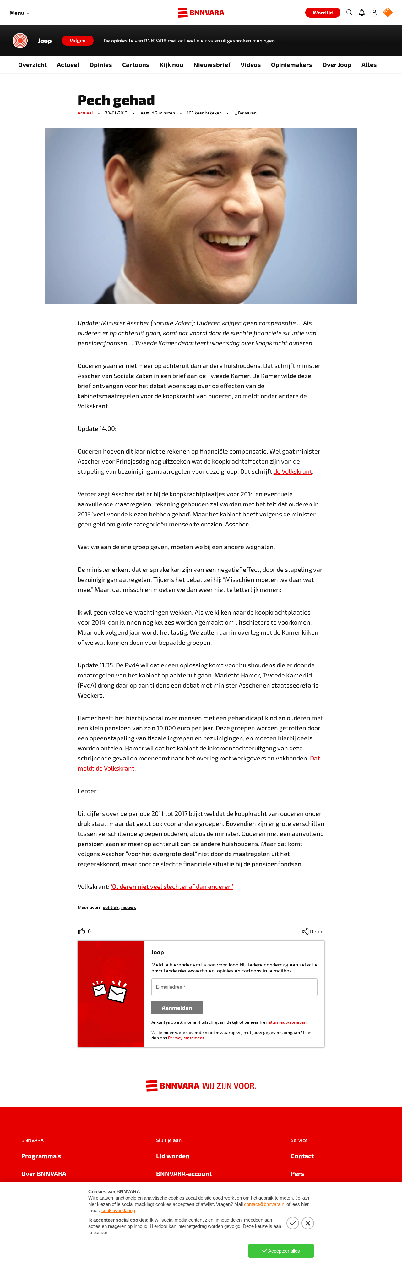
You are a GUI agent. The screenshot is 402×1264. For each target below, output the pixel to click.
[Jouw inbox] (362, 12)
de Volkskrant (293, 471)
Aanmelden (177, 1007)
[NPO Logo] (388, 13)
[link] (111, 907)
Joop (45, 40)
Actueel (68, 64)
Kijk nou (171, 64)
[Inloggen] (374, 12)
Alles (369, 64)
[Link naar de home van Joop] (20, 40)
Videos (251, 64)
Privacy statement (186, 1037)
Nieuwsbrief (212, 64)
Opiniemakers (291, 64)
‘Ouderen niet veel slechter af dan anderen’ (172, 886)
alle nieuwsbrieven (288, 1022)
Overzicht (32, 64)
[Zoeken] (349, 12)
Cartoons (135, 64)
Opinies (101, 64)
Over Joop (337, 64)
